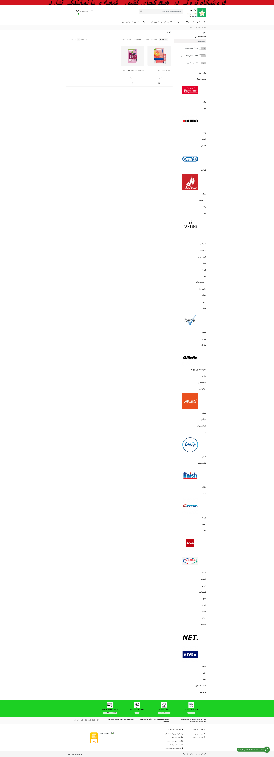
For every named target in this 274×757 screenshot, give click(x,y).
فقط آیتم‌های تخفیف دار (189, 56)
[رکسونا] (190, 320)
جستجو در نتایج (200, 36)
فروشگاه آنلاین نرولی (175, 729)
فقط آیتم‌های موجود (191, 48)
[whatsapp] (89, 720)
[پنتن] (190, 225)
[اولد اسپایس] (190, 182)
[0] (77, 11)
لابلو (191, 28)
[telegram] (97, 720)
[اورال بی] (190, 158)
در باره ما (143, 22)
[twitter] (81, 720)
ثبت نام (82, 12)
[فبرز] (190, 445)
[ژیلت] (190, 358)
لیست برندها (201, 79)
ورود (86, 12)
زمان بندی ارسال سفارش (173, 741)
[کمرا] (190, 561)
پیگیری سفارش (126, 22)
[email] (74, 720)
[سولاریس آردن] (190, 401)
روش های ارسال (176, 737)
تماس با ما (136, 22)
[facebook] (85, 720)
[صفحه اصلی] (205, 28)
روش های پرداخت (175, 745)
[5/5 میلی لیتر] (132, 56)
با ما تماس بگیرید (198, 737)
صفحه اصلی (200, 22)
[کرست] (190, 506)
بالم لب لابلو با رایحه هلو (164, 71)
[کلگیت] (190, 543)
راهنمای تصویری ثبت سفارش (174, 734)
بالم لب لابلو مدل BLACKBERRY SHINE (133, 71)
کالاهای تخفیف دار (166, 22)
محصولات (179, 22)
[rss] (78, 720)
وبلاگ (187, 22)
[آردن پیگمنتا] (190, 90)
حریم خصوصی (199, 734)
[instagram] (93, 720)
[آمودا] (190, 121)
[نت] (190, 637)
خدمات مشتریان (199, 729)
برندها (193, 22)
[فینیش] (190, 475)
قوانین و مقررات (154, 22)
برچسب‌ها (198, 28)
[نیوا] (190, 654)
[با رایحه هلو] (159, 56)
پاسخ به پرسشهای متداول (173, 748)
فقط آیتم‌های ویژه (192, 63)
